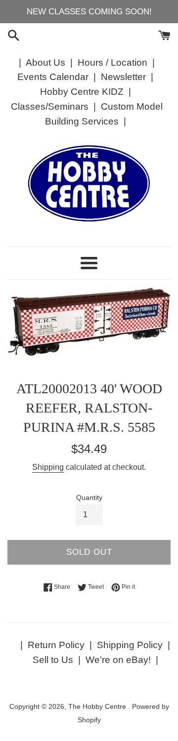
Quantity (89, 497)
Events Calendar (53, 77)
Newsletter (123, 77)
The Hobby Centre (98, 706)
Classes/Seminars (50, 106)
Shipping (48, 467)
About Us (45, 62)
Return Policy (56, 645)
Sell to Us (53, 660)
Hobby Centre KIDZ (82, 91)
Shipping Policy (130, 645)
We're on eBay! (118, 660)
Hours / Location (112, 62)
